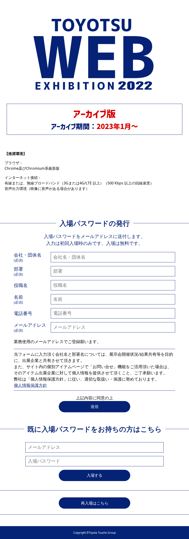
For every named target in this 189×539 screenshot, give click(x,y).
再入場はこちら (94, 503)
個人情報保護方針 (30, 385)
